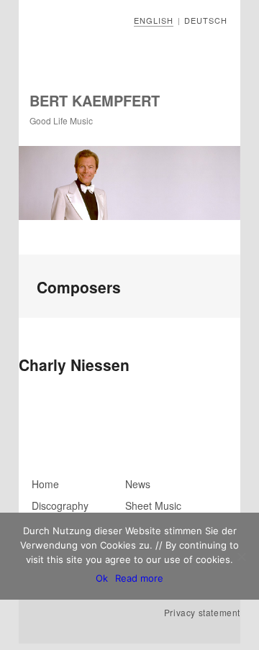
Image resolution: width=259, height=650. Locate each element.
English (153, 20)
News (137, 484)
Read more (139, 578)
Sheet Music (153, 505)
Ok (102, 578)
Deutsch (205, 20)
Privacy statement (202, 612)
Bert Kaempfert (94, 100)
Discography (60, 505)
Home (45, 484)
